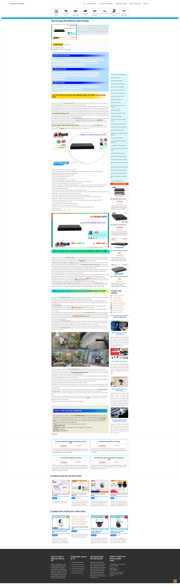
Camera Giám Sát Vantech (78, 564)
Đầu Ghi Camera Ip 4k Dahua (117, 83)
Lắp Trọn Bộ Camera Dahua (117, 90)
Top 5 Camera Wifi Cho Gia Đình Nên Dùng (119, 149)
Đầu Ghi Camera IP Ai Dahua (117, 87)
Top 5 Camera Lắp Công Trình (78, 59)
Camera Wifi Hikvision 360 (59, 78)
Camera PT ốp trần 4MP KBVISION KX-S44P (117, 531)
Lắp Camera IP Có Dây (117, 309)
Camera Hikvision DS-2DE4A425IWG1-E (97, 531)
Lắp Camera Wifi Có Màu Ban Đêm (61, 76)
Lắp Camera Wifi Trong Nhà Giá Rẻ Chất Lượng (77, 73)
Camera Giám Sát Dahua (77, 562)
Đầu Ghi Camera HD (116, 310)
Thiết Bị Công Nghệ (135, 4)
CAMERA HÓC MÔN (16, 4)
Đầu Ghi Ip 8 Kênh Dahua (116, 80)
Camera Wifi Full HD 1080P (117, 130)
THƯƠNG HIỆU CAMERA (105, 4)
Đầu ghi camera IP (116, 312)
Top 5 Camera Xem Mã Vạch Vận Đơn (61, 59)
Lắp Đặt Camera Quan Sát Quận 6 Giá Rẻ (119, 333)
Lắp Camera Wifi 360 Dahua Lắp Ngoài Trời (118, 141)
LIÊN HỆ (145, 4)
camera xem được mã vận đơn (60, 62)
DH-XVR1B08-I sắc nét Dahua (118, 199)
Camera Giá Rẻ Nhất (115, 110)
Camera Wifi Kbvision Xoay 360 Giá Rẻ (119, 177)
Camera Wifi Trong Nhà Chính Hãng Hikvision (119, 134)
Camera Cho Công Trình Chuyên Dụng (118, 120)
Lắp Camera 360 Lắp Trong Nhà (118, 156)
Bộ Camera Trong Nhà (58, 89)
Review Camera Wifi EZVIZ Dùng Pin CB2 (119, 389)
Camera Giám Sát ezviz (77, 573)
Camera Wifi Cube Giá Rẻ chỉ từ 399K (88, 76)
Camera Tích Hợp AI (116, 307)
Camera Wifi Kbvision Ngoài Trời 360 (119, 167)
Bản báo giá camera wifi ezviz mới (60, 65)
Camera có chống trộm (116, 116)
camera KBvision (116, 300)
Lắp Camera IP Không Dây (118, 304)
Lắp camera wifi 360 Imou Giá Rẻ (118, 170)
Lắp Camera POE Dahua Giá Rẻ (118, 93)
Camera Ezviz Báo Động (116, 137)
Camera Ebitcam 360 (74, 76)
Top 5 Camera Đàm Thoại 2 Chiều (77, 65)
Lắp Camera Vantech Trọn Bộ (73, 87)
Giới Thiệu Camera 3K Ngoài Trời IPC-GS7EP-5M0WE (119, 420)
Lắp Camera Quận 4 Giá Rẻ (119, 361)
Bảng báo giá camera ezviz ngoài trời (94, 59)
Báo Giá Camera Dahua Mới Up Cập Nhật (77, 62)
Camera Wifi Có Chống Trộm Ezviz (118, 145)
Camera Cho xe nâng (115, 102)
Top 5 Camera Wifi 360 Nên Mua (118, 173)
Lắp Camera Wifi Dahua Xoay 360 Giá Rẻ (119, 163)
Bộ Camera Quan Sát (118, 295)
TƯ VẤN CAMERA (91, 4)
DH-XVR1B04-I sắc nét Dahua (118, 224)
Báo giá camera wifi (92, 62)
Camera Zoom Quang (116, 305)
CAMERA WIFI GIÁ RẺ (121, 4)
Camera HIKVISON (117, 299)
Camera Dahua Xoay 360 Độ (117, 96)
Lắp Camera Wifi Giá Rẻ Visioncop (118, 127)
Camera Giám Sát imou (77, 571)
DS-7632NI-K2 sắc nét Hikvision (119, 250)
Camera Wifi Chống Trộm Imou (118, 153)
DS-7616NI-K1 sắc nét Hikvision (119, 276)
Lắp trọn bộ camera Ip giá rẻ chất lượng (73, 89)
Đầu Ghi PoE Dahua (115, 77)
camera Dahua (116, 297)
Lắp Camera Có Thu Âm (117, 302)
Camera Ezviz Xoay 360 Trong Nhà (119, 159)
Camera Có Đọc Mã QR (116, 99)
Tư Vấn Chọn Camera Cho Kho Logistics (118, 106)
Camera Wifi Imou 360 (94, 73)
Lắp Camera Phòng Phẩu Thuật (118, 113)
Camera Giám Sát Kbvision (78, 568)
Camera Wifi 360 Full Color (59, 73)
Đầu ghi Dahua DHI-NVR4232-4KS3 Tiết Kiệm (70, 21)
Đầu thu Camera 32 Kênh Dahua (118, 74)
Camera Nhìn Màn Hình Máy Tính (118, 124)
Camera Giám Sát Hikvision (78, 566)
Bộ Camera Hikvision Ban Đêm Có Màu (90, 87)
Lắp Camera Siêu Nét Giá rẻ (59, 87)
